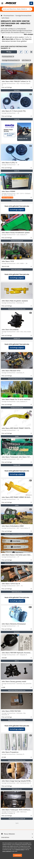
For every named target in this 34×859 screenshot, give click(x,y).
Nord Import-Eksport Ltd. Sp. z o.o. (16, 309)
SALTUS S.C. (17, 632)
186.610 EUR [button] (5, 266)
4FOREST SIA (17, 338)
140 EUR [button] (4, 658)
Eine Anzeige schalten (31, 3)
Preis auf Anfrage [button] (7, 87)
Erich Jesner (17, 90)
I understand (17, 855)
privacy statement (6, 851)
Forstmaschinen (9, 15)
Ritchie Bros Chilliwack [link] (16, 200)
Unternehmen (5, 837)
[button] (9, 51)
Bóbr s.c (17, 660)
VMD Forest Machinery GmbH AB (17, 818)
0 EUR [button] (3, 687)
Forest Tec (16, 119)
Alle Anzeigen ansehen (10, 134)
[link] (17, 71)
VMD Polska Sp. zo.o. (17, 591)
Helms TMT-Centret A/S (17, 269)
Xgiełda (17, 436)
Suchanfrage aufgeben (17, 209)
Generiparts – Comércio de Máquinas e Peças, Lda (17, 534)
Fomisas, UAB (16, 465)
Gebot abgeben (6, 197)
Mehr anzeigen (28, 34)
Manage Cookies (20, 849)
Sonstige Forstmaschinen (23, 15)
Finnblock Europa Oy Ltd (17, 240)
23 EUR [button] (4, 757)
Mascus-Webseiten (9, 834)
